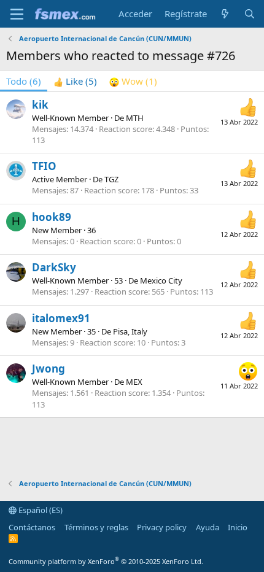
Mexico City (161, 280)
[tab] (75, 81)
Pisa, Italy (130, 331)
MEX (134, 381)
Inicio (237, 527)
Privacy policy (162, 527)
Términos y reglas (96, 527)
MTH (135, 117)
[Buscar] (250, 13)
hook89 (51, 217)
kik (40, 105)
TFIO (44, 166)
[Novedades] (225, 13)
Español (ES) (40, 510)
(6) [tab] (23, 81)
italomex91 (61, 318)
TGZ (111, 179)
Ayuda (207, 527)
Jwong (48, 368)
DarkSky (54, 267)
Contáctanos (32, 527)
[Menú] (16, 14)
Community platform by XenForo (106, 561)
